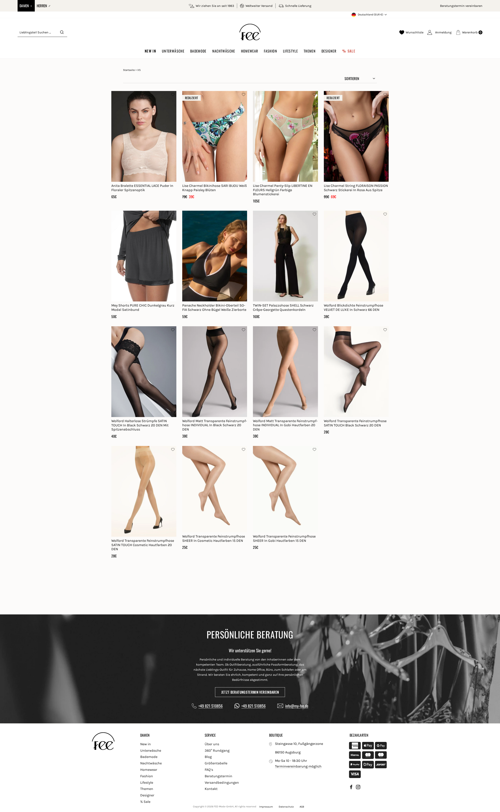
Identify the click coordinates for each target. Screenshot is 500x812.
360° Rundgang (217, 750)
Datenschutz (286, 806)
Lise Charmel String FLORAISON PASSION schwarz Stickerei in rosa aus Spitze (356, 188)
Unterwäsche (173, 50)
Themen (310, 50)
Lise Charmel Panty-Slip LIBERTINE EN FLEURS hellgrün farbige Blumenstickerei (282, 190)
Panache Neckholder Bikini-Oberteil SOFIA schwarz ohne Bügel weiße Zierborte (214, 307)
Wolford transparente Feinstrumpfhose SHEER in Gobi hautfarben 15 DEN (284, 538)
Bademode (198, 50)
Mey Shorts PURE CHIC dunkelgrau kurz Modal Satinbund (142, 307)
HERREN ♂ (44, 5)
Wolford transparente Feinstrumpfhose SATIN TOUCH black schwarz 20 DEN (355, 423)
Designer (328, 50)
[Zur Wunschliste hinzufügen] (172, 94)
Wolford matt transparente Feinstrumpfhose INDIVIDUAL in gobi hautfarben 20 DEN (285, 425)
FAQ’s (209, 769)
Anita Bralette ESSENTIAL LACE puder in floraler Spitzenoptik (142, 188)
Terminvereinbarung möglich (298, 766)
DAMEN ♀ (26, 5)
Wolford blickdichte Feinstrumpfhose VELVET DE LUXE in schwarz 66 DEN (353, 307)
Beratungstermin (218, 776)
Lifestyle (290, 50)
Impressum (266, 806)
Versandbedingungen (222, 782)
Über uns (212, 744)
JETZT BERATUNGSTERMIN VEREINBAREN (250, 692)
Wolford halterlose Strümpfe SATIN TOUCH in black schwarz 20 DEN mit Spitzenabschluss (140, 425)
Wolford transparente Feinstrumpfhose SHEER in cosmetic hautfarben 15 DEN (213, 538)
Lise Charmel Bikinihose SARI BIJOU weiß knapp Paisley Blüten (214, 188)
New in (150, 50)
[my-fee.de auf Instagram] (358, 788)
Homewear (249, 50)
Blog (208, 757)
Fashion (270, 50)
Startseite (129, 70)
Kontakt (211, 789)
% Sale (348, 50)
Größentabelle (216, 763)
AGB (302, 806)
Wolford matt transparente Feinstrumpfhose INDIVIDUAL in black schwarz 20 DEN (214, 425)
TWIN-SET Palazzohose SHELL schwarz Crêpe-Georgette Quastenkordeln (283, 307)
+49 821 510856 (210, 706)
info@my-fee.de (296, 706)
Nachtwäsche (223, 50)
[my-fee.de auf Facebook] (351, 788)
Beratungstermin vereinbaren (461, 6)
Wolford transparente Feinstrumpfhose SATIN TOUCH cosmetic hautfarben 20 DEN (142, 544)
